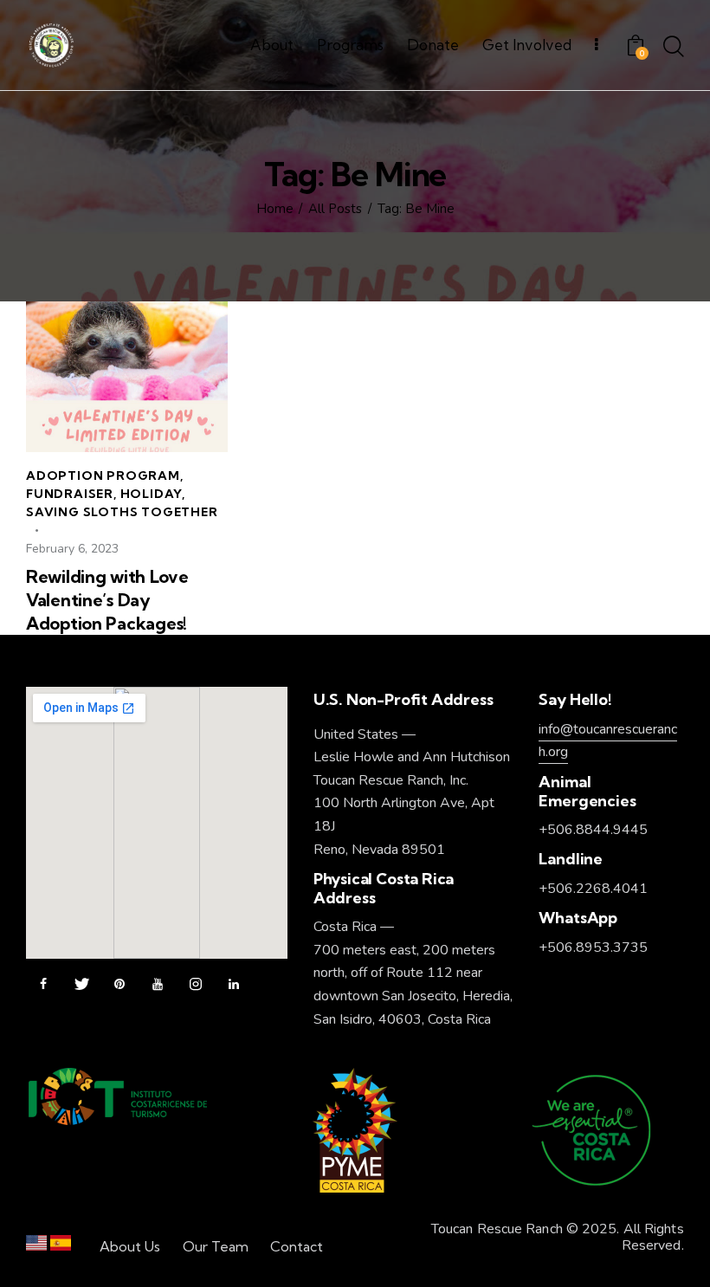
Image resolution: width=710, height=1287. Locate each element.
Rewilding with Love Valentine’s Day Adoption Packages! (107, 600)
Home (275, 209)
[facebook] (43, 984)
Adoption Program (103, 475)
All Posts (335, 209)
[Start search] (674, 47)
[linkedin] (233, 984)
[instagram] (195, 984)
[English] (36, 1247)
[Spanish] (60, 1247)
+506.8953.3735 (593, 947)
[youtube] (157, 984)
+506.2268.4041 (593, 888)
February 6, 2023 (72, 548)
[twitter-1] (81, 984)
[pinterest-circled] (119, 984)
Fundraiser (69, 493)
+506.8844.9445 (593, 829)
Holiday (151, 493)
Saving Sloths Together (122, 512)
